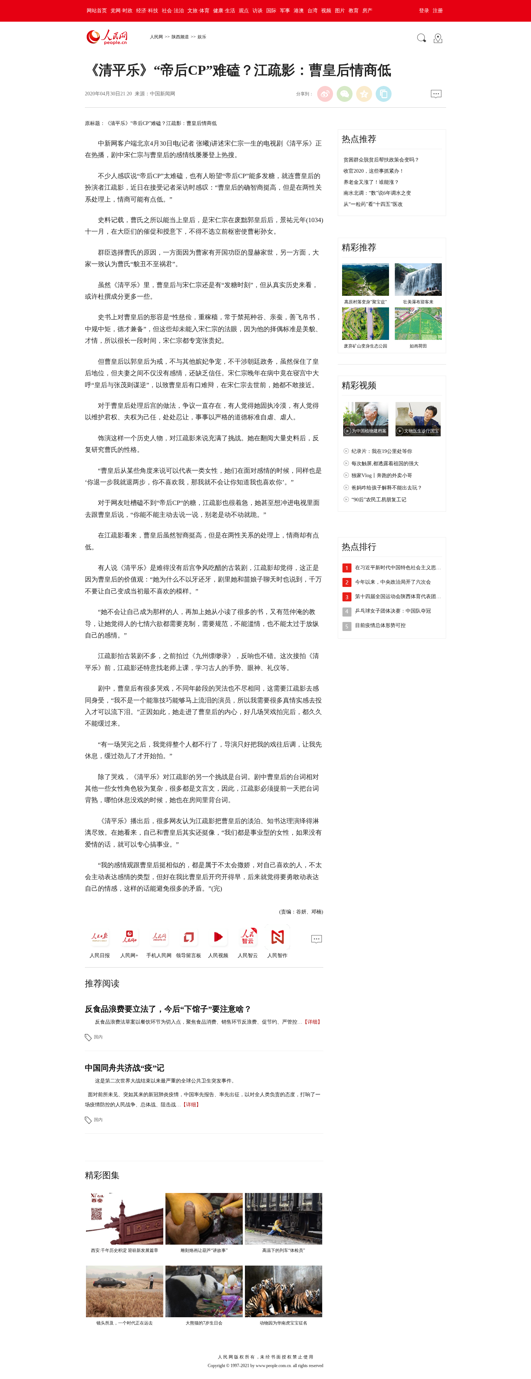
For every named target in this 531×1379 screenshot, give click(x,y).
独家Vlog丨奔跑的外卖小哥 (381, 475)
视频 (326, 10)
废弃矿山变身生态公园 (365, 346)
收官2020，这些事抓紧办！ (374, 171)
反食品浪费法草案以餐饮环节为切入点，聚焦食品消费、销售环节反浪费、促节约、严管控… (198, 1022)
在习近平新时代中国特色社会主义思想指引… (405, 567)
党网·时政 (122, 10)
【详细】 (312, 1022)
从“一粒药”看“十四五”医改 (373, 204)
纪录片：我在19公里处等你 (381, 451)
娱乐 (202, 36)
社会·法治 (173, 10)
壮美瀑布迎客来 (418, 301)
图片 (340, 10)
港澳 (299, 10)
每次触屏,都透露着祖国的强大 (385, 463)
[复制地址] (384, 94)
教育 (354, 10)
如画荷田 (418, 346)
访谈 (257, 10)
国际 (271, 10)
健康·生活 (224, 10)
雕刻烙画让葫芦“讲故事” (204, 1250)
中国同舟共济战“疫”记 (124, 1067)
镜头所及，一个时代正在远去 (124, 1323)
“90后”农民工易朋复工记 (378, 499)
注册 (438, 10)
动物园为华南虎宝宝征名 (283, 1323)
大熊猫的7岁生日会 (204, 1323)
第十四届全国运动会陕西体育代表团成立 (400, 596)
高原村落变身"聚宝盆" (365, 301)
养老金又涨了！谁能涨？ (371, 182)
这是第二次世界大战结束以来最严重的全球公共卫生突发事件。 (166, 1081)
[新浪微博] (325, 94)
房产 (367, 10)
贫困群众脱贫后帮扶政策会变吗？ (381, 160)
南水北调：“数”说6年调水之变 (377, 193)
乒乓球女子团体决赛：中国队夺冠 (393, 611)
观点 (244, 10)
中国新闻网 (162, 93)
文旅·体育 (198, 10)
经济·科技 (147, 10)
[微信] (345, 94)
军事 (285, 10)
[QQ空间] (364, 94)
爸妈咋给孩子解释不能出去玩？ (386, 487)
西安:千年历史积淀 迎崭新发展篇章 (124, 1250)
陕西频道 (180, 36)
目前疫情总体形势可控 (380, 625)
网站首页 (97, 10)
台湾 (312, 10)
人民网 (156, 36)
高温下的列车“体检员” (283, 1250)
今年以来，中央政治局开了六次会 (393, 582)
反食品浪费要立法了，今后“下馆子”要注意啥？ (168, 1008)
